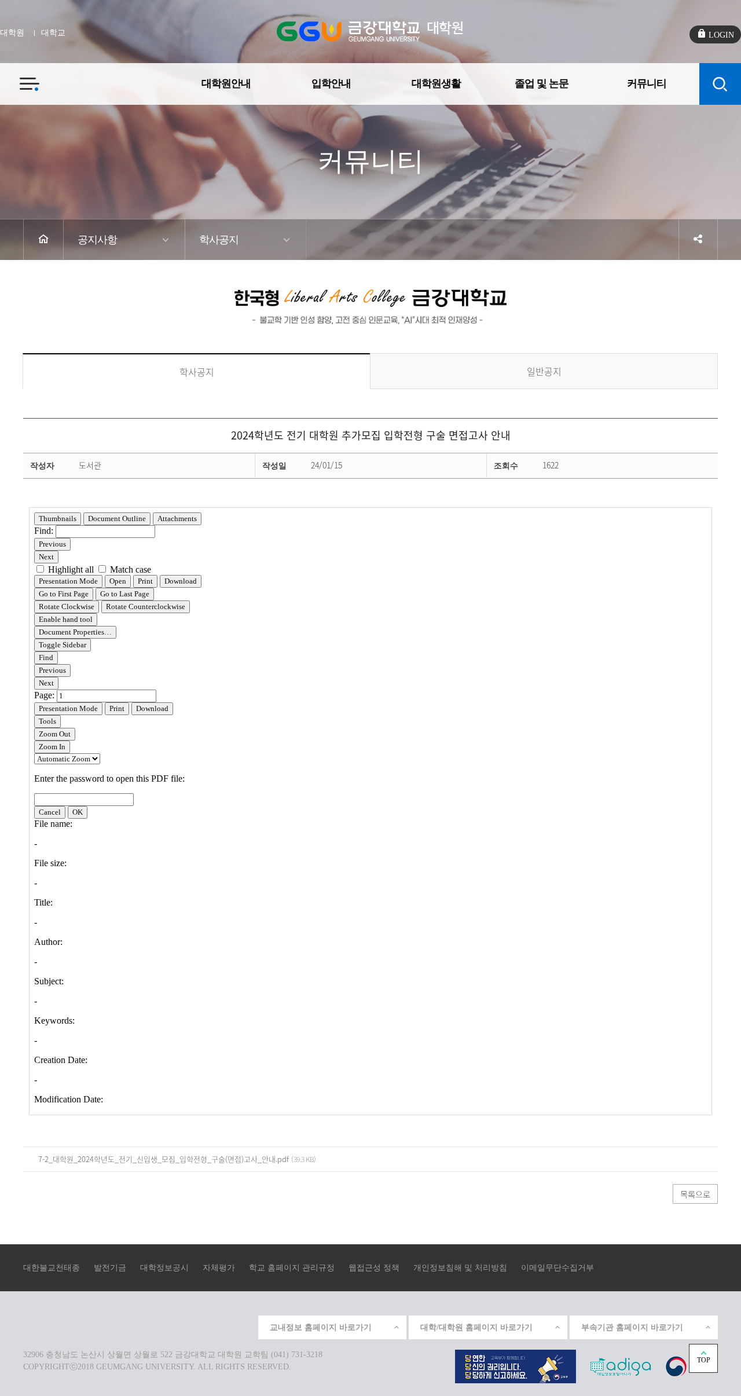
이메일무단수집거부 (557, 1267)
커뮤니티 (646, 83)
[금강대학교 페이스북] (216, 1326)
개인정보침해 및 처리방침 (460, 1267)
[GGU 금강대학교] (348, 31)
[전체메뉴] (19, 77)
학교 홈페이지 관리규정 (292, 1267)
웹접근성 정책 (374, 1267)
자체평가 (219, 1267)
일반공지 (544, 371)
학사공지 (219, 240)
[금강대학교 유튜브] (189, 1326)
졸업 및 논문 (541, 83)
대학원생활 (436, 83)
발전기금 (110, 1267)
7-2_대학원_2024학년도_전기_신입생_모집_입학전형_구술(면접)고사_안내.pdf (163, 1158)
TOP (703, 1360)
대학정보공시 (164, 1267)
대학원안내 (226, 83)
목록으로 (695, 1194)
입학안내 (331, 83)
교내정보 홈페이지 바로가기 (321, 1327)
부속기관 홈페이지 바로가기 (632, 1327)
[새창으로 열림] (515, 1365)
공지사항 (97, 240)
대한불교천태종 (51, 1267)
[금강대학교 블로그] (243, 1326)
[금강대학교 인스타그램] (163, 1326)
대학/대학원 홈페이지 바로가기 (476, 1327)
